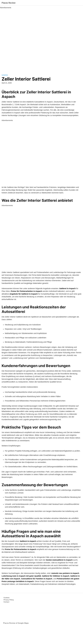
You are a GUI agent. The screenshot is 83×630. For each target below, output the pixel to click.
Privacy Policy (9, 600)
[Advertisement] (41, 39)
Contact (6, 602)
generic (5, 75)
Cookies (7, 597)
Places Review (8, 3)
